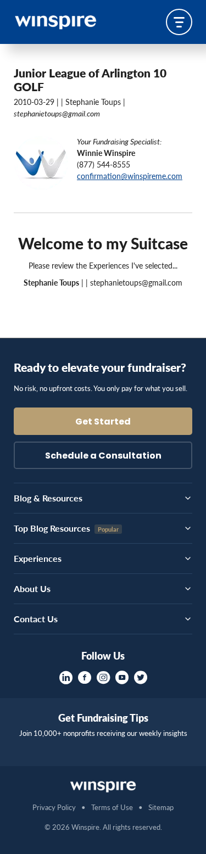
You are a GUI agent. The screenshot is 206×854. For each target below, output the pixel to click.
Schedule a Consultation (103, 456)
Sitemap (161, 807)
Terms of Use (112, 807)
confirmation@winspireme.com (129, 175)
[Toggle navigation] (179, 22)
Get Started (103, 422)
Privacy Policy (54, 807)
